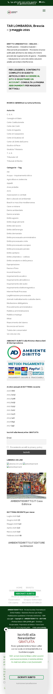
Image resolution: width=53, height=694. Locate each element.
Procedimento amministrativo (19, 307)
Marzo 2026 (12, 532)
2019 (9, 418)
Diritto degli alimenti (15, 222)
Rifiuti (9, 319)
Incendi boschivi (14, 272)
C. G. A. (10, 114)
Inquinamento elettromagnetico (21, 288)
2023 (9, 402)
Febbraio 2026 (13, 536)
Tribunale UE (12, 157)
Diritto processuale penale (18, 249)
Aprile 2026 (12, 528)
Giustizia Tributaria (15, 149)
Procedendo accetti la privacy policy (26, 447)
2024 (9, 399)
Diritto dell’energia (15, 230)
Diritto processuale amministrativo (21, 237)
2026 (9, 391)
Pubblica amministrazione (18, 311)
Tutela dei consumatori (17, 330)
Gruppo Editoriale (33, 600)
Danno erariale (13, 214)
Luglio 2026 (12, 516)
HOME (19, 587)
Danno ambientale (15, 210)
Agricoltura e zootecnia (17, 179)
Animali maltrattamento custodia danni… (24, 299)
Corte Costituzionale (15, 122)
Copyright (18, 618)
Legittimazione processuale (19, 295)
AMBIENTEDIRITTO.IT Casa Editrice (27, 503)
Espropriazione (13, 264)
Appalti (10, 183)
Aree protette (12, 187)
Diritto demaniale (14, 234)
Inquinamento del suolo (17, 284)
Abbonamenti (17, 85)
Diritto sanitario (13, 253)
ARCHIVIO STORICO (32, 602)
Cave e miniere (13, 206)
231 (8, 172)
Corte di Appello (14, 130)
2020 (9, 414)
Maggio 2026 (12, 524)
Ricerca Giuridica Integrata (25, 596)
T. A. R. (10, 153)
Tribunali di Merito (14, 161)
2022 (9, 406)
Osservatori (14, 600)
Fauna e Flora (12, 268)
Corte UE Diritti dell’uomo (17, 142)
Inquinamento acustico (16, 276)
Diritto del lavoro (14, 226)
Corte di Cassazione (15, 134)
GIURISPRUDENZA (18, 590)
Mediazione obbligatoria (17, 303)
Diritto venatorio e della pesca (20, 261)
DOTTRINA (35, 590)
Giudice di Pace (13, 145)
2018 (9, 422)
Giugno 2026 (12, 520)
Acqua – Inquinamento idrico (19, 175)
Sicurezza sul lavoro (15, 326)
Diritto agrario (12, 218)
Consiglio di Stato (14, 118)
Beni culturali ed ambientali (19, 199)
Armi (9, 191)
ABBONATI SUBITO (25, 593)
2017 (9, 426)
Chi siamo (13, 602)
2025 (9, 395)
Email (9, 438)
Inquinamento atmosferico (18, 280)
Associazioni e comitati (16, 195)
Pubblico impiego (14, 315)
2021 (9, 410)
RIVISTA (30, 587)
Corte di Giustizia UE (15, 138)
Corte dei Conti (13, 126)
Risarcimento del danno (17, 323)
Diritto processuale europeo (19, 245)
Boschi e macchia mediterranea (21, 203)
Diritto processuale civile (17, 241)
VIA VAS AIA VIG (13, 334)
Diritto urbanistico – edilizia (18, 257)
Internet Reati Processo (17, 292)
